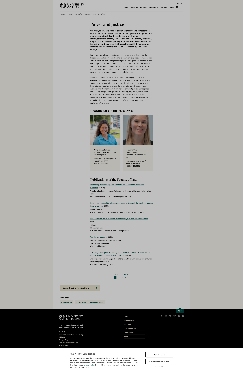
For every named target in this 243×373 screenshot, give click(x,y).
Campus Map (63, 340)
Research (143, 7)
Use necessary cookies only (159, 361)
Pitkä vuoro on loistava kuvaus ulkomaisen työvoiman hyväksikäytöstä (119, 218)
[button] (181, 7)
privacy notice (89, 365)
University (164, 7)
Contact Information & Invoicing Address (71, 336)
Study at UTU (134, 7)
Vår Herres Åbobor (98, 237)
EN (178, 3)
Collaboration (154, 7)
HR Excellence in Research (68, 343)
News (172, 7)
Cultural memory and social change (90, 302)
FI (182, 3)
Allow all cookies (159, 355)
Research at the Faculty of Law (95, 14)
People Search (64, 332)
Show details (159, 367)
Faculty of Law (78, 14)
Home (126, 7)
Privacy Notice (64, 345)
